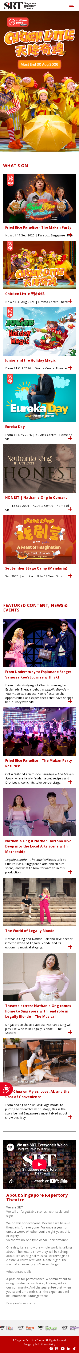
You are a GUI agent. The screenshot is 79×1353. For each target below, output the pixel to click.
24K (37, 1344)
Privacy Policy (48, 1344)
